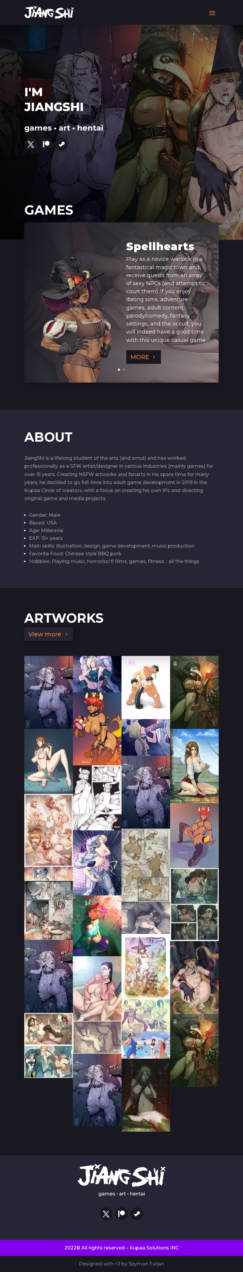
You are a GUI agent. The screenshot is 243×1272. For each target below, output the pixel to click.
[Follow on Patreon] (46, 144)
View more (44, 634)
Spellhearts (160, 246)
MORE (139, 357)
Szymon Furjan (146, 1264)
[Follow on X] (30, 144)
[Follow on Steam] (61, 144)
